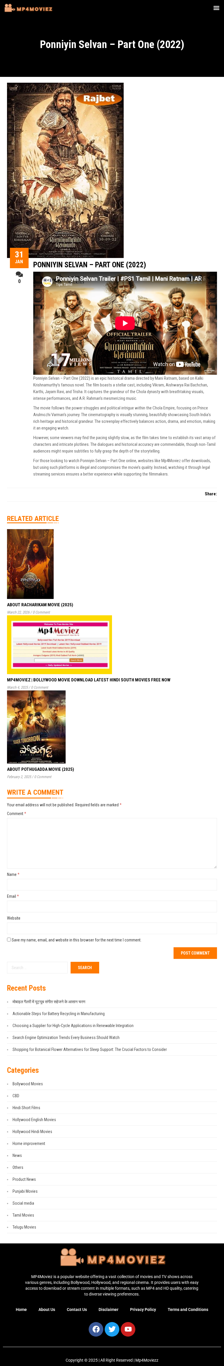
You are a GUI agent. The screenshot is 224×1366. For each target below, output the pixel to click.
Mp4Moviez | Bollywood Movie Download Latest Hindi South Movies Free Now (88, 680)
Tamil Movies (23, 1215)
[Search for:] (37, 967)
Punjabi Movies (25, 1191)
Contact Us (77, 1309)
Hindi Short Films (26, 1107)
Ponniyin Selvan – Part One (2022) (89, 265)
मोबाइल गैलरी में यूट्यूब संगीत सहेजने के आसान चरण (49, 1001)
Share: (211, 493)
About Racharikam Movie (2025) (40, 604)
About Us (46, 1309)
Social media (23, 1203)
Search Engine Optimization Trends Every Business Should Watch (66, 1037)
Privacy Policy (143, 1309)
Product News (24, 1179)
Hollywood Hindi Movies (32, 1131)
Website (13, 918)
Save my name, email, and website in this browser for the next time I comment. (76, 940)
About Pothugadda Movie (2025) (40, 769)
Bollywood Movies (28, 1084)
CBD (16, 1095)
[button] (216, 8)
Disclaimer (108, 1309)
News (17, 1155)
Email (13, 896)
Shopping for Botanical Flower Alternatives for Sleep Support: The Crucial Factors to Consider (90, 1049)
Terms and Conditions (188, 1309)
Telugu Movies (24, 1227)
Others (18, 1167)
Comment (16, 813)
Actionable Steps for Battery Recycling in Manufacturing (59, 1013)
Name (13, 874)
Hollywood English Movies (34, 1119)
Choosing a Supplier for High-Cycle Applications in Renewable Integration (73, 1025)
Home (21, 1309)
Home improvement (29, 1143)
